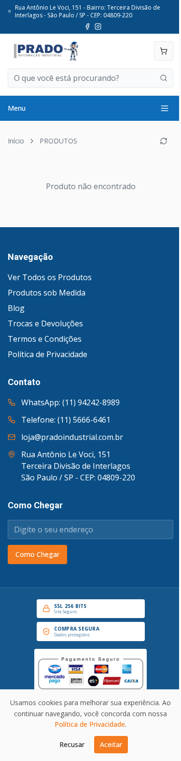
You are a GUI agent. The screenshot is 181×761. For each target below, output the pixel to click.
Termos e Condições (45, 339)
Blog (16, 308)
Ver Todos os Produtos (50, 277)
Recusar (71, 744)
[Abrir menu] (164, 108)
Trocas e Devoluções (45, 323)
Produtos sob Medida (46, 292)
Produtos (58, 140)
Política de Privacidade (47, 354)
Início (16, 140)
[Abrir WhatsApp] (156, 736)
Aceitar (111, 744)
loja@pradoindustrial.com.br (72, 437)
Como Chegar (37, 554)
